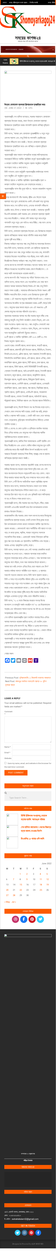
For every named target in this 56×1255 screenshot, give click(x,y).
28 (14, 895)
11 (41, 879)
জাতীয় (30, 108)
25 (41, 890)
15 (21, 884)
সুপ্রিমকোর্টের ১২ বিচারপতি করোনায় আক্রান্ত (35, 677)
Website (7, 758)
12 (47, 879)
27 (7, 895)
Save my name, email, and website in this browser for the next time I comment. (27, 765)
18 (41, 884)
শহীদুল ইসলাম (27, 1160)
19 (47, 884)
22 (21, 890)
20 (7, 890)
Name (7, 747)
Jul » (14, 902)
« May (7, 902)
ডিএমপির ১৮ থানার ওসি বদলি (32, 838)
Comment (7, 712)
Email (7, 752)
